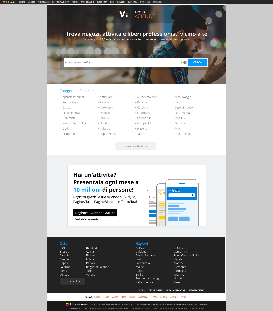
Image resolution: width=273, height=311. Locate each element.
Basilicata (180, 248)
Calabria (141, 251)
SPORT (106, 297)
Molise (140, 267)
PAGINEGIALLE (43, 2)
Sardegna (180, 271)
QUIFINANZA (132, 2)
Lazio (139, 259)
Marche (179, 263)
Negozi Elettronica (74, 123)
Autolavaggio (183, 97)
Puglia (140, 271)
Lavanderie (144, 118)
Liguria (178, 259)
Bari (62, 248)
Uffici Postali (183, 134)
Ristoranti (68, 134)
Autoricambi (70, 102)
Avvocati (105, 102)
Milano (90, 259)
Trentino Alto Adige (148, 278)
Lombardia (143, 263)
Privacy (91, 308)
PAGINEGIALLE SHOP (60, 2)
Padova (91, 263)
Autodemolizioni (147, 97)
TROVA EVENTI (156, 290)
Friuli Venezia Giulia (186, 255)
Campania (180, 251)
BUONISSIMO (145, 2)
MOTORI (115, 297)
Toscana (179, 274)
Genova (64, 259)
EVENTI (183, 297)
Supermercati (108, 134)
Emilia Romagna (146, 255)
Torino (90, 271)
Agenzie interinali (73, 97)
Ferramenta (182, 113)
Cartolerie (106, 107)
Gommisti (68, 118)
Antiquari (106, 97)
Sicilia (139, 274)
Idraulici (105, 118)
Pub (177, 128)
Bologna (91, 248)
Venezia (65, 274)
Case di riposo (184, 107)
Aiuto (126, 308)
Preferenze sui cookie (115, 308)
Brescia (64, 251)
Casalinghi (143, 107)
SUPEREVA (157, 2)
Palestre (105, 128)
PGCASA (75, 2)
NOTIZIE (97, 297)
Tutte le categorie (136, 145)
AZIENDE (174, 297)
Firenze (91, 255)
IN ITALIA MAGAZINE (175, 290)
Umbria (179, 278)
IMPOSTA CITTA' (196, 290)
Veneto (178, 282)
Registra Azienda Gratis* (95, 212)
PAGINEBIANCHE (87, 2)
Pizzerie (142, 128)
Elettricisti (143, 113)
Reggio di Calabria (97, 267)
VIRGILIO (31, 2)
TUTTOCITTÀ (102, 2)
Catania (64, 255)
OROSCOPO (143, 297)
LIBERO (22, 2)
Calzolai (67, 107)
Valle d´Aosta (144, 282)
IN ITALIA (163, 297)
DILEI (112, 2)
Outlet (66, 128)
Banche (142, 102)
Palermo (65, 267)
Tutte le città (72, 281)
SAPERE (132, 297)
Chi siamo (74, 308)
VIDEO (123, 297)
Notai (103, 123)
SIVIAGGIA (121, 2)
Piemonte (180, 267)
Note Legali (83, 308)
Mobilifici (180, 118)
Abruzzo (141, 248)
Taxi (139, 134)
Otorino (180, 123)
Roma (63, 271)
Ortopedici (144, 123)
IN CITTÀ (154, 297)
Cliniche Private (72, 113)
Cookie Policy (100, 308)
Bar (177, 102)
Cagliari (91, 251)
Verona (91, 274)
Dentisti (105, 113)
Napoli (64, 263)
